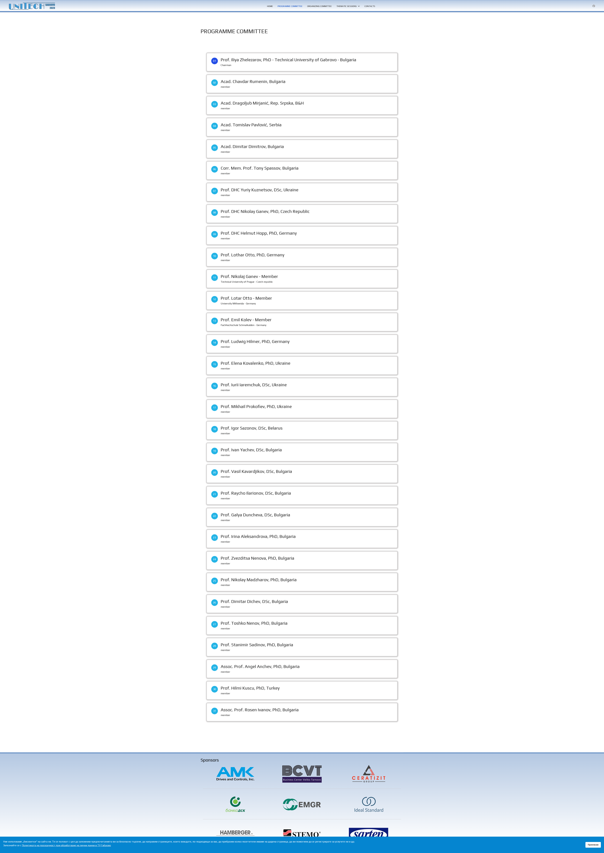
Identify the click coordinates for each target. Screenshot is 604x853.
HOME (270, 6)
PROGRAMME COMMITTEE (290, 6)
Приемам (593, 844)
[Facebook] (594, 6)
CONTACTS (369, 6)
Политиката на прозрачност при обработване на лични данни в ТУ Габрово (66, 845)
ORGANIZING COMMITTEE (319, 6)
